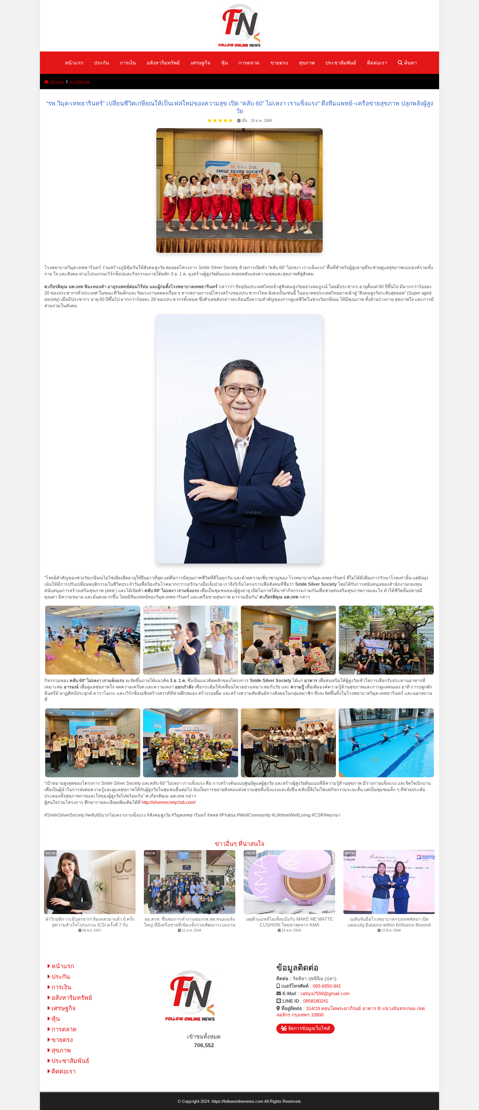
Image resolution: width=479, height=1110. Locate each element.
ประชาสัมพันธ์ (340, 63)
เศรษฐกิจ (200, 63)
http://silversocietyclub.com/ (170, 802)
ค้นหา (410, 63)
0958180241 (315, 1001)
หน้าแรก (74, 63)
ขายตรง (279, 63)
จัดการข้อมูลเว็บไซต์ (308, 1028)
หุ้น (224, 63)
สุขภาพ (307, 63)
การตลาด (248, 63)
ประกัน (101, 63)
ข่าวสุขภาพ (80, 81)
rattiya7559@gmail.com (325, 993)
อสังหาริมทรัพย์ (163, 63)
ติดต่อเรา (377, 63)
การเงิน (128, 63)
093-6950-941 (327, 986)
